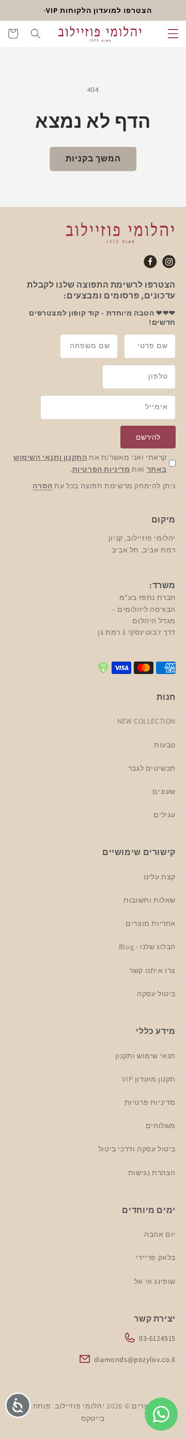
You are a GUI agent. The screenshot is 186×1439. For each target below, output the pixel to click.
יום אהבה (160, 1234)
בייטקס (93, 1418)
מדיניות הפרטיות (101, 469)
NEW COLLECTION (146, 721)
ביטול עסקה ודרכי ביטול (137, 1148)
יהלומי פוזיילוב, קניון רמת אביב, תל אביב (142, 543)
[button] (173, 33)
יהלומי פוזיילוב (80, 1406)
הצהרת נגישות (152, 1172)
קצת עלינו (160, 876)
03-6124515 (157, 1338)
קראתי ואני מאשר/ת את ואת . (90, 463)
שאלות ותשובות (149, 900)
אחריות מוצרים (151, 923)
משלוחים (161, 1125)
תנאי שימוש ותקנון (145, 1055)
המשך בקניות (93, 158)
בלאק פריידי (155, 1257)
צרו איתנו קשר (152, 970)
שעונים (164, 791)
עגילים (164, 814)
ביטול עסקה (156, 993)
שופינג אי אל (155, 1281)
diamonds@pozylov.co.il (135, 1359)
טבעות (165, 745)
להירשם (148, 437)
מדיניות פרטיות (150, 1102)
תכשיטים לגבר (152, 768)
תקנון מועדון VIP (149, 1079)
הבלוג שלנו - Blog (147, 946)
